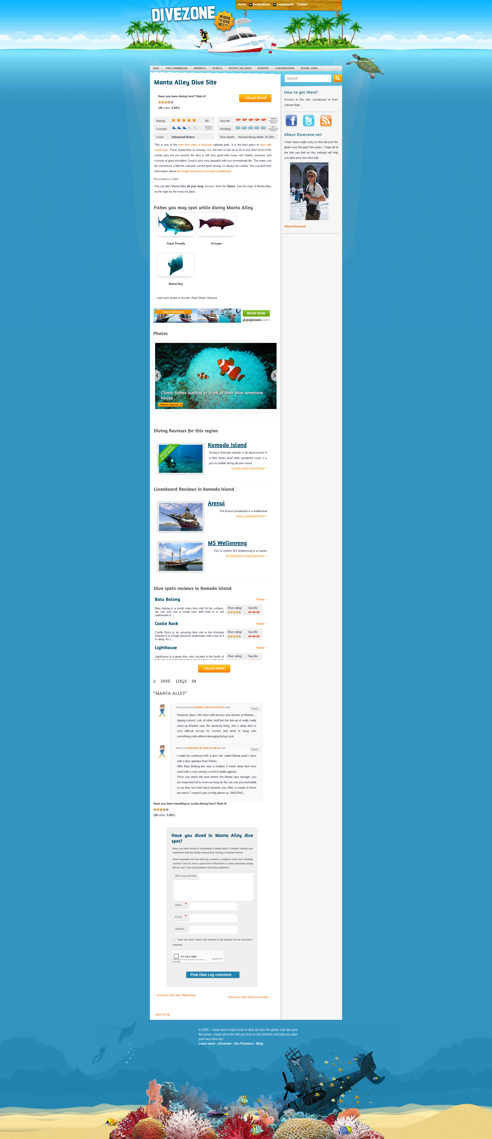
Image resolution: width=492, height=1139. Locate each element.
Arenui (216, 503)
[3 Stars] (165, 102)
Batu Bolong (167, 599)
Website (179, 928)
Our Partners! (244, 1043)
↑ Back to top (161, 1014)
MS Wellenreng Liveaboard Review (245, 555)
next (274, 376)
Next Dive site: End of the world (249, 997)
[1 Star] (159, 102)
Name (181, 904)
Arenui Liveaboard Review (250, 516)
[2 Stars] (162, 102)
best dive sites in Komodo (195, 144)
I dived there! (255, 97)
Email (181, 916)
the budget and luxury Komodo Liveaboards (204, 171)
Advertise (225, 1043)
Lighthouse (166, 647)
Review (260, 599)
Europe (263, 68)
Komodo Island (227, 444)
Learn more (207, 1043)
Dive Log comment (185, 875)
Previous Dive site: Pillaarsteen (174, 995)
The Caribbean (176, 68)
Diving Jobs (309, 68)
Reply (255, 708)
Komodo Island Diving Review (248, 468)
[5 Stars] (172, 102)
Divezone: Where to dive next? (193, 19)
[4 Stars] (168, 102)
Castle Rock (166, 623)
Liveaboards (284, 68)
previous (158, 376)
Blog (259, 1043)
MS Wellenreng (227, 542)
